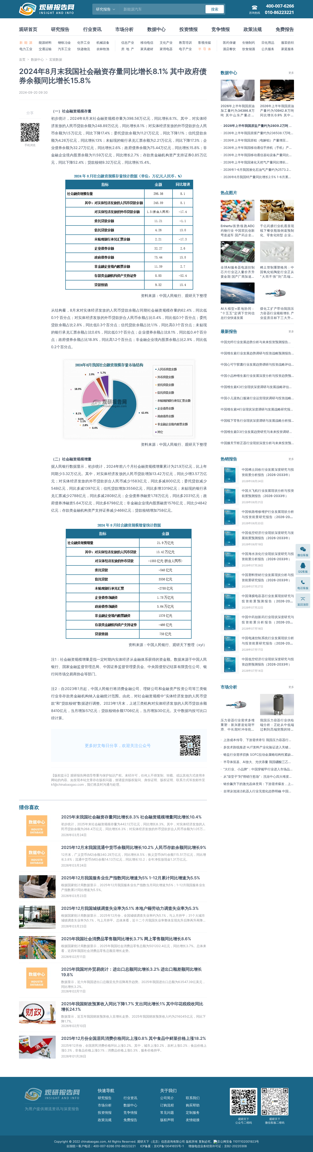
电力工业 (25, 49)
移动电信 (146, 42)
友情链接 (193, 1120)
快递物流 (83, 49)
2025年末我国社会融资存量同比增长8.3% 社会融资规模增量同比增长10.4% (131, 817)
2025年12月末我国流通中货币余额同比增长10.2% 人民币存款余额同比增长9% (133, 847)
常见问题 (167, 1112)
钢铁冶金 (64, 42)
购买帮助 (193, 1105)
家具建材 (146, 49)
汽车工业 (64, 49)
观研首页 (28, 29)
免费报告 (285, 29)
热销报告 (229, 458)
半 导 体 (204, 49)
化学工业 (83, 42)
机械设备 (102, 42)
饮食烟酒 (248, 49)
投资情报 (188, 29)
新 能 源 (25, 42)
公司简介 (167, 1098)
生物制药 (248, 42)
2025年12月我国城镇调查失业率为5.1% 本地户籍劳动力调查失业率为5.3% (130, 908)
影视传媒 (204, 42)
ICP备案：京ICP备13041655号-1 (162, 1146)
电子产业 (185, 49)
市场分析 (124, 29)
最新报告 (229, 331)
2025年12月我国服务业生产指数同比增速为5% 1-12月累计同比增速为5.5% (130, 877)
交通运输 (45, 49)
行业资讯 (92, 29)
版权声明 (167, 1120)
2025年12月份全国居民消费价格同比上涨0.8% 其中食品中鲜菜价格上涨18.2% (133, 1038)
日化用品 (267, 42)
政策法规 (253, 29)
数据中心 (156, 29)
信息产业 (127, 42)
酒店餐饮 (229, 49)
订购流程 (167, 1105)
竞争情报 (220, 29)
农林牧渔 (102, 49)
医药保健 (229, 42)
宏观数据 (55, 59)
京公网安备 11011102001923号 (238, 1141)
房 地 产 (127, 49)
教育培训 (185, 42)
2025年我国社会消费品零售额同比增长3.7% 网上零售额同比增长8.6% (126, 938)
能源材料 (45, 42)
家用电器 (166, 49)
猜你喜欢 (29, 807)
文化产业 (166, 42)
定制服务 (193, 1112)
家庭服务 (287, 49)
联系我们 (193, 1098)
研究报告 (60, 29)
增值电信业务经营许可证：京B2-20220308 (217, 1146)
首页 (22, 59)
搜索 (214, 9)
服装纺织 (287, 42)
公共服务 (267, 49)
